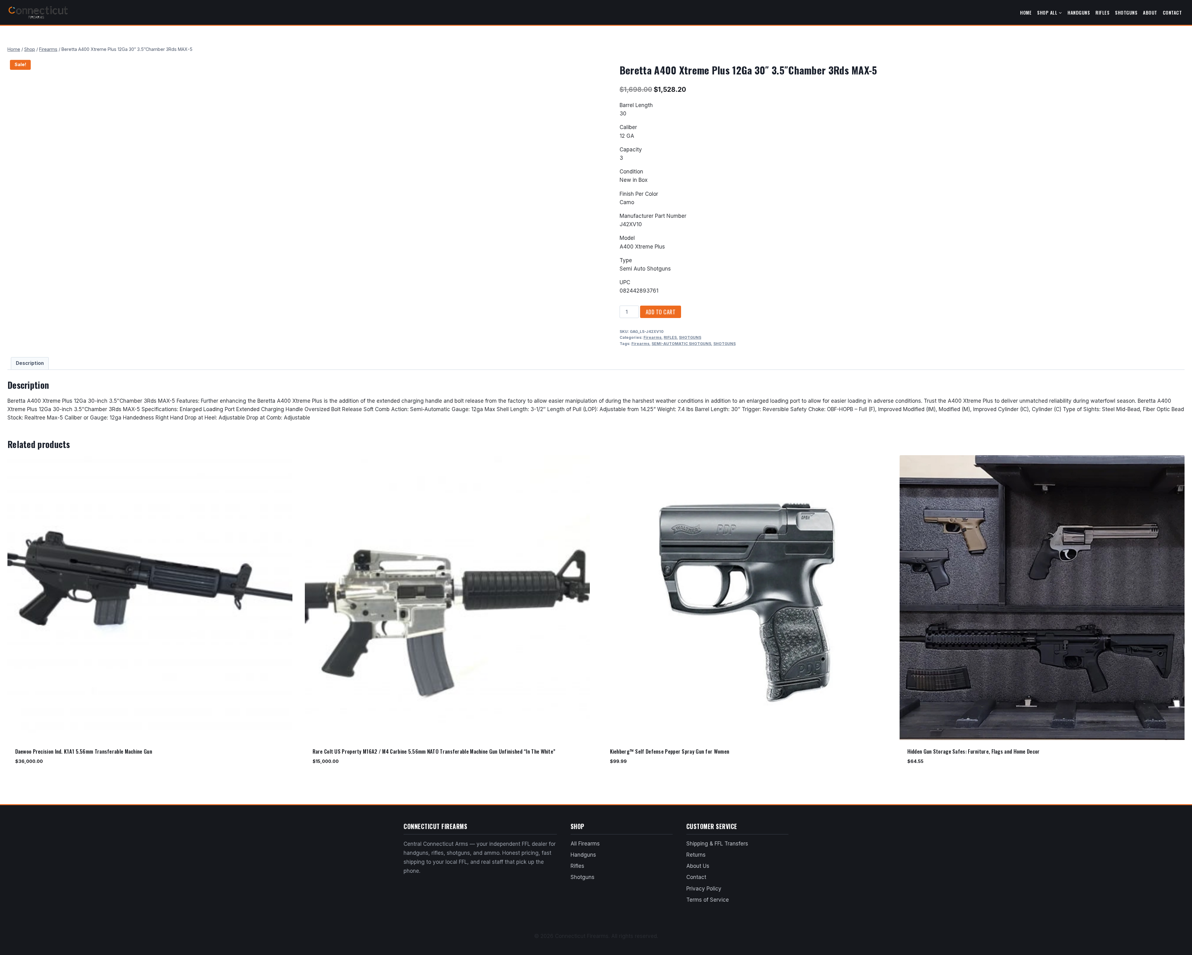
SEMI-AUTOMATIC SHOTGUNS (681, 343)
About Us (697, 866)
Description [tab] (30, 363)
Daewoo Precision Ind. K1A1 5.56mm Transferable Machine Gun (83, 751)
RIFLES (670, 337)
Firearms (652, 337)
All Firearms (585, 844)
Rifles (1102, 12)
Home (1026, 12)
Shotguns (1126, 12)
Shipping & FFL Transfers (717, 844)
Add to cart (661, 312)
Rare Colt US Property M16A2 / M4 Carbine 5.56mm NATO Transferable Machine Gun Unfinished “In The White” (434, 751)
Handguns (1079, 12)
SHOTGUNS (690, 337)
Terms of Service (707, 900)
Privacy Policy (703, 889)
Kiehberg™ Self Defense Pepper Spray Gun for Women (669, 751)
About (1150, 12)
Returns (696, 855)
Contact (1172, 12)
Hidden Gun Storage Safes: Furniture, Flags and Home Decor (973, 751)
